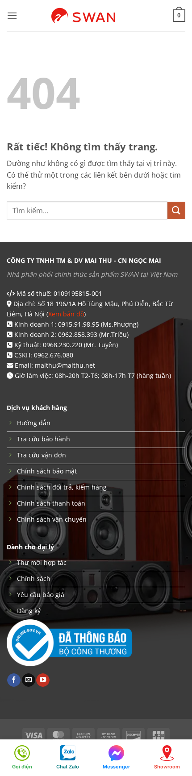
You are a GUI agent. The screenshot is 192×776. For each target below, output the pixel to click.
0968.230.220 (62, 344)
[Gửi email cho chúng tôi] (28, 680)
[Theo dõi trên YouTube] (43, 680)
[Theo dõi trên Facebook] (14, 680)
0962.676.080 (53, 355)
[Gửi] (176, 210)
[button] (12, 15)
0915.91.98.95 (78, 324)
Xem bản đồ (66, 314)
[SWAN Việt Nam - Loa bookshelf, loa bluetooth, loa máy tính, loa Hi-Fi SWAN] (96, 16)
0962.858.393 (77, 334)
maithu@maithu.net (65, 365)
